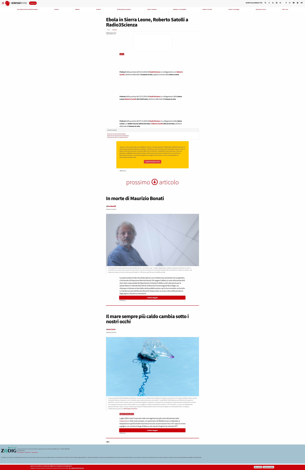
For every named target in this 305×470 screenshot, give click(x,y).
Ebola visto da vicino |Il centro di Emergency (118, 135)
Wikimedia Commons (130, 409)
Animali (128, 414)
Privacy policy (20, 452)
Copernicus (124, 421)
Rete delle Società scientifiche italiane (27, 9)
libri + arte (285, 9)
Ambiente (122, 414)
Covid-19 (98, 9)
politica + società (207, 9)
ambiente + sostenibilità (179, 9)
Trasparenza (35, 452)
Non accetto (258, 467)
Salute (122, 54)
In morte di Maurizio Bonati (135, 198)
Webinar (77, 9)
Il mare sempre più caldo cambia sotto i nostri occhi (147, 319)
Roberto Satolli (130, 99)
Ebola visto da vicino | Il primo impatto (116, 134)
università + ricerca (261, 9)
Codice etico (28, 452)
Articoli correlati (112, 130)
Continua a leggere (152, 298)
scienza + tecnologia (233, 9)
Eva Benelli (111, 206)
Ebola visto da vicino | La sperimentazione (117, 137)
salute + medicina (151, 9)
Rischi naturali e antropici (124, 9)
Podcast (56, 9)
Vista (109, 30)
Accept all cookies (268, 467)
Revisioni (114, 30)
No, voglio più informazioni (76, 468)
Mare (132, 414)
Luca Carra (111, 329)
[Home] (17, 3)
